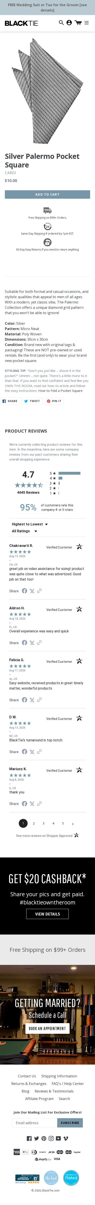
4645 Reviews (32, 492)
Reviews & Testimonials (54, 1091)
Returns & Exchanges (28, 1083)
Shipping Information (59, 1076)
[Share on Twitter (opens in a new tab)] (32, 591)
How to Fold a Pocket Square (60, 390)
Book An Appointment (47, 1028)
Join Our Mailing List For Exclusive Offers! (47, 1112)
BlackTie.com (50, 1190)
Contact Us (27, 1076)
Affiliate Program (39, 1098)
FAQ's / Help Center (68, 1083)
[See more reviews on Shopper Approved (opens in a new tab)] (39, 591)
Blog (25, 1091)
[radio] (68, 473)
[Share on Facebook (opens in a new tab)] (24, 591)
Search (64, 1098)
